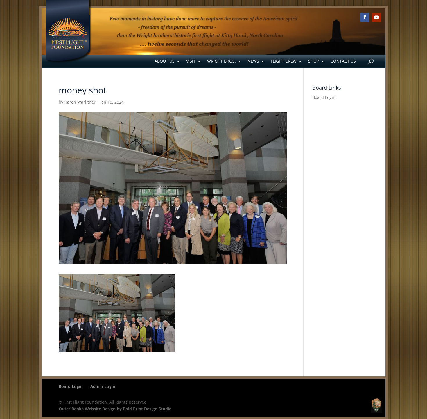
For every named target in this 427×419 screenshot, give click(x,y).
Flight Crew (284, 61)
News (253, 61)
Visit (190, 61)
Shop (313, 61)
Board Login (324, 97)
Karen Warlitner (80, 102)
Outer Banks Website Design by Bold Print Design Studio (115, 408)
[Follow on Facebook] (364, 17)
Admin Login (102, 386)
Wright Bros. (221, 61)
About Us (165, 61)
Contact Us (343, 61)
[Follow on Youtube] (376, 17)
